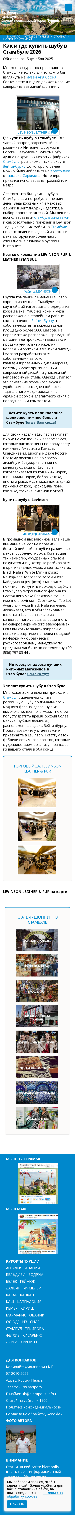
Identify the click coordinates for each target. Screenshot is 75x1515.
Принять (17, 1504)
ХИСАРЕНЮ (32, 1335)
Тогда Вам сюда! (40, 422)
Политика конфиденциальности (33, 1407)
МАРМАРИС (16, 1315)
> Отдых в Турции (35, 36)
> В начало (11, 36)
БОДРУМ (35, 1274)
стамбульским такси (51, 217)
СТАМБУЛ (14, 1328)
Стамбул (10, 697)
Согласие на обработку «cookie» (34, 1413)
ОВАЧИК (36, 1315)
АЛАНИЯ (32, 1267)
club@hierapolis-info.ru (39, 1393)
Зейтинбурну (14, 166)
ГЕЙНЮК (27, 1281)
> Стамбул (58, 36)
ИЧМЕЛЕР (32, 1288)
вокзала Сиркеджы (24, 175)
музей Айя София (41, 77)
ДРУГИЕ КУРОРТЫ (21, 1341)
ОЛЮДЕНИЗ (16, 1321)
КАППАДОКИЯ (29, 1301)
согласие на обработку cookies (35, 1494)
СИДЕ (34, 1321)
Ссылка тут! (38, 673)
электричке (60, 170)
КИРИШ (27, 1308)
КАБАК (11, 1294)
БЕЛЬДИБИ (15, 1274)
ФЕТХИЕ (13, 1335)
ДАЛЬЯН (13, 1288)
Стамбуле (59, 226)
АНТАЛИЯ (14, 1267)
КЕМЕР (12, 1308)
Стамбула (11, 161)
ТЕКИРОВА (34, 1328)
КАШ (10, 1301)
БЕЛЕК (11, 1281)
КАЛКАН (27, 1294)
